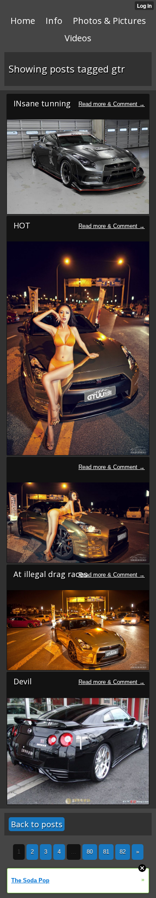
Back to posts (36, 824)
